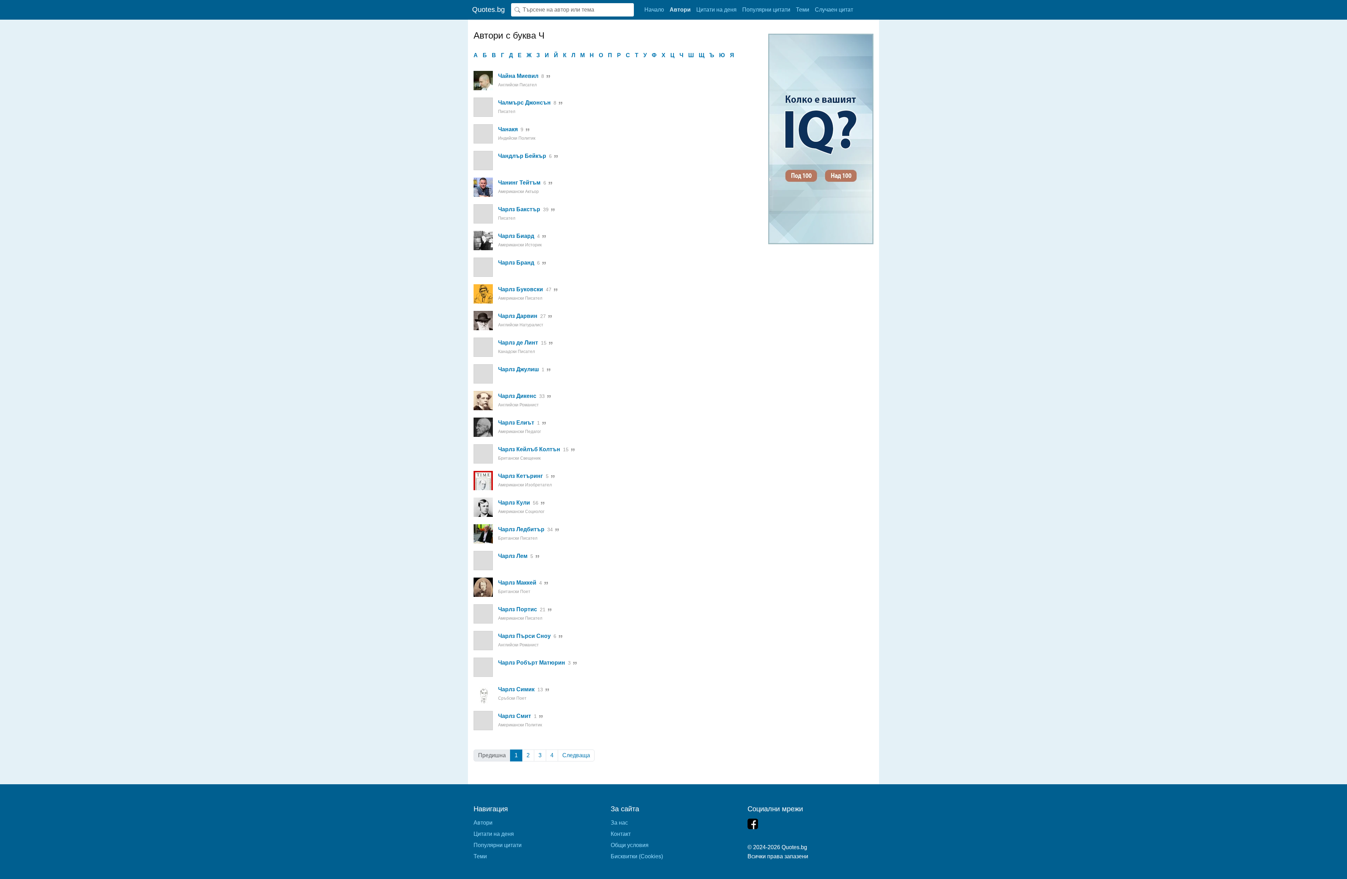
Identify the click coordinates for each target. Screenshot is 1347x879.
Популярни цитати (766, 10)
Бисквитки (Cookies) (637, 856)
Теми (802, 10)
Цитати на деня (716, 10)
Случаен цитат (834, 10)
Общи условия (630, 845)
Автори (680, 10)
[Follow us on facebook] (753, 824)
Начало (654, 10)
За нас (619, 823)
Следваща (576, 755)
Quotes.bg (488, 9)
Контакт (621, 834)
